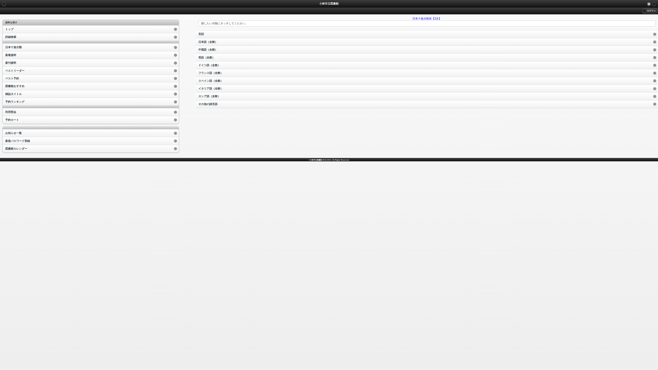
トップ (9, 29)
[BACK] (4, 4)
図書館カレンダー (16, 148)
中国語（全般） (208, 49)
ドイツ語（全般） (209, 65)
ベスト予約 (12, 78)
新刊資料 (10, 62)
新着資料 (10, 55)
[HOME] (654, 4)
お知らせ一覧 (13, 133)
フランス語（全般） (210, 72)
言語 (201, 34)
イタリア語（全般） (210, 88)
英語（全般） (206, 57)
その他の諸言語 (208, 104)
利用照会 (10, 111)
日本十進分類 (13, 47)
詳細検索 (10, 36)
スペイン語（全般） (210, 80)
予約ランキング (15, 101)
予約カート (12, 119)
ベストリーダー (15, 70)
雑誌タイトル (13, 93)
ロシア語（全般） (209, 96)
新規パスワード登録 (17, 140)
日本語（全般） (208, 41)
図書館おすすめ (15, 86)
